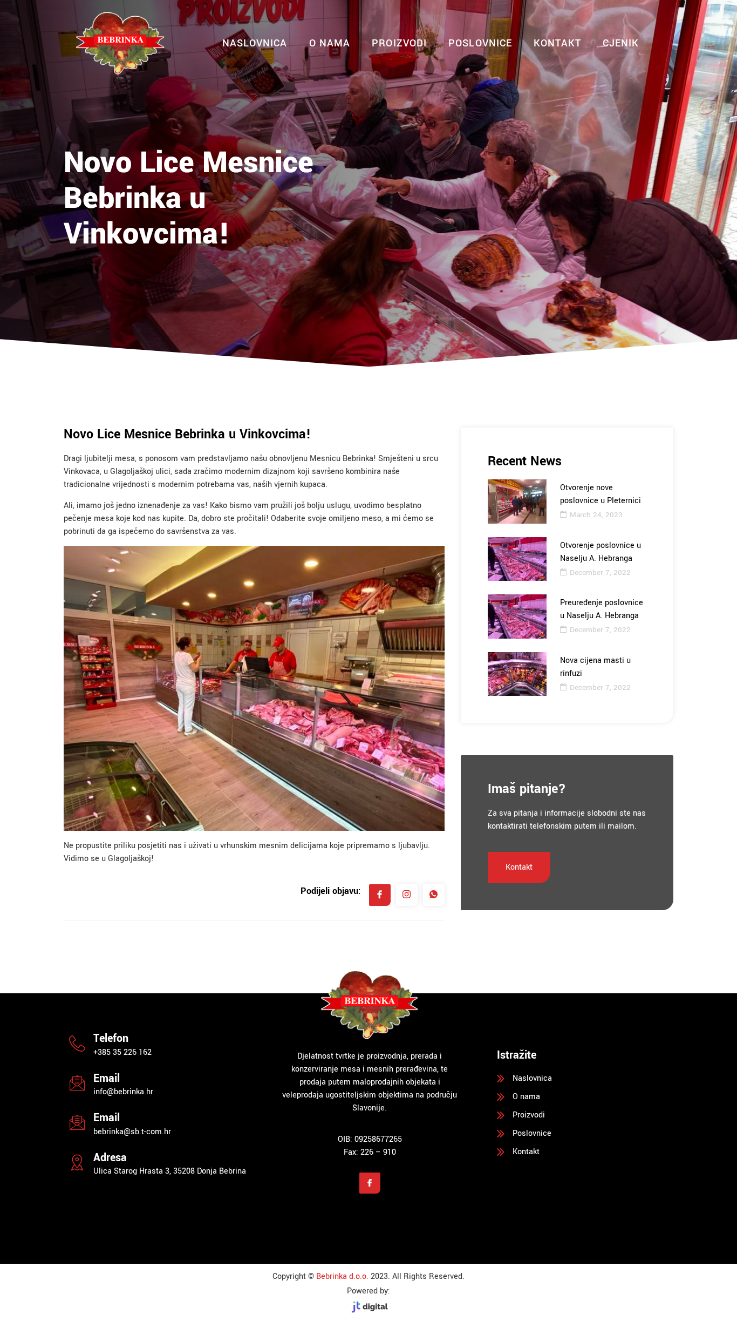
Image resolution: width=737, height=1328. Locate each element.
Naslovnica (255, 43)
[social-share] (380, 895)
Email (106, 1078)
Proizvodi (399, 43)
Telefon (110, 1038)
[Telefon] (77, 1043)
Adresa (110, 1158)
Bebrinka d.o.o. (342, 1276)
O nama (330, 43)
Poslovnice (480, 43)
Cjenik (621, 43)
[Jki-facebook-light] (369, 1183)
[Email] (77, 1083)
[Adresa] (77, 1162)
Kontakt (557, 43)
